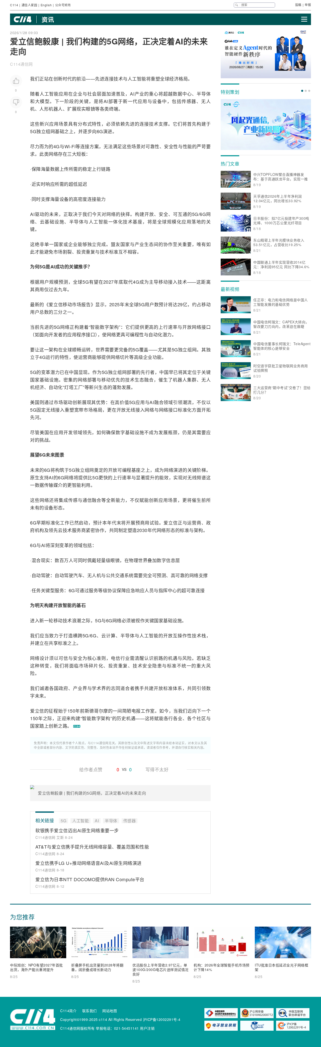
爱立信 (56, 304)
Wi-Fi (70, 146)
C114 (14, 5)
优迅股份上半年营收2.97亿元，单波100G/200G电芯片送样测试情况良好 (160, 969)
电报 (136, 710)
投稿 (298, 5)
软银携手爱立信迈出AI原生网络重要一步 (77, 830)
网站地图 (109, 1010)
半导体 (204, 93)
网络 (53, 154)
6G (100, 131)
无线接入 (55, 409)
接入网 (142, 409)
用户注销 (147, 1028)
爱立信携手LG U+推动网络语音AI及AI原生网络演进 (88, 863)
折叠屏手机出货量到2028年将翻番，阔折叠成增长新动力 (97, 967)
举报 (308, 5)
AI (132, 93)
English (46, 5)
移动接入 (168, 281)
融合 (149, 379)
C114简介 (68, 1010)
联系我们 (89, 1010)
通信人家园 (29, 5)
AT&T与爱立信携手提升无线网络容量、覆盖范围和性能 (92, 846)
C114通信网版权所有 (77, 1028)
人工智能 (137, 78)
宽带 (79, 409)
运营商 (85, 357)
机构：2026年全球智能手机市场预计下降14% (222, 967)
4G (56, 146)
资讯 (48, 19)
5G (33, 131)
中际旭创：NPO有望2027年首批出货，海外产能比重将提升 (36, 967)
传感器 (189, 101)
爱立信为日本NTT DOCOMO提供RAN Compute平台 (89, 879)
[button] (302, 91)
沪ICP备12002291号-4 (162, 1019)
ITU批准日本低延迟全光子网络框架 (281, 967)
